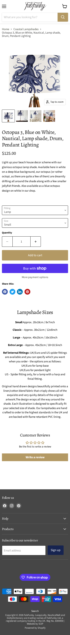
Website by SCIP (35, 624)
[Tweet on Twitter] (12, 292)
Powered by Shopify (35, 628)
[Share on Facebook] (5, 292)
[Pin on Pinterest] (27, 292)
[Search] (63, 17)
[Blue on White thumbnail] (22, 116)
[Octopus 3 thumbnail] (8, 116)
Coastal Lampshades (25, 29)
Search (35, 611)
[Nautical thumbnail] (35, 116)
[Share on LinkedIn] (20, 292)
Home (5, 29)
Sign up (55, 550)
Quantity (7, 232)
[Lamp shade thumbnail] (49, 116)
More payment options (35, 277)
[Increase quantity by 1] (36, 241)
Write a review (35, 457)
